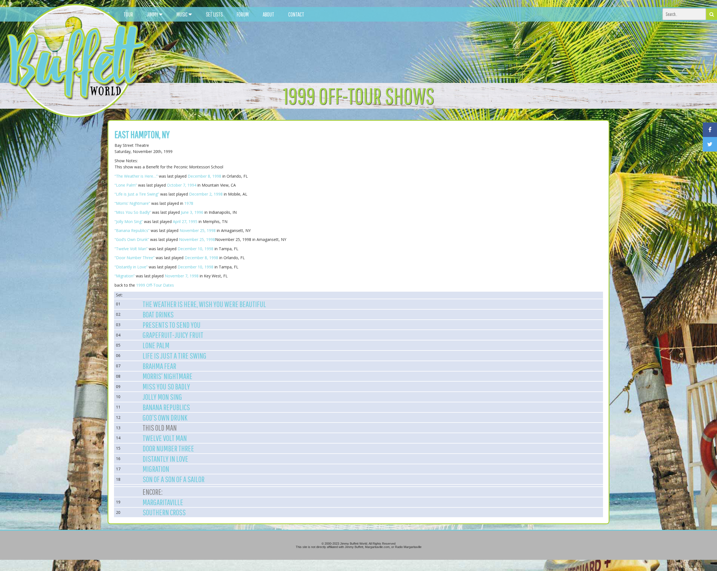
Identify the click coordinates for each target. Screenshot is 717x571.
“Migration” (125, 275)
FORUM (243, 14)
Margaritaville (163, 502)
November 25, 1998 (198, 230)
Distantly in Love (165, 458)
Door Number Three (168, 448)
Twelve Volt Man (165, 438)
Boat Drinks (158, 314)
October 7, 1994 (181, 185)
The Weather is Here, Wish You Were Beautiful (204, 304)
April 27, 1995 (185, 221)
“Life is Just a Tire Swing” (137, 194)
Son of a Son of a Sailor (173, 479)
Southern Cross (164, 512)
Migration (156, 468)
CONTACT (296, 14)
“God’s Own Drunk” (132, 239)
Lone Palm (156, 345)
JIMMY (153, 14)
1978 (188, 203)
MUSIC (182, 14)
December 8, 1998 (204, 176)
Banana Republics (166, 407)
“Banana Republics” (132, 230)
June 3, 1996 (192, 212)
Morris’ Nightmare (167, 376)
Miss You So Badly (166, 386)
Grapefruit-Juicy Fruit (173, 335)
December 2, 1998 (206, 194)
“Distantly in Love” (131, 267)
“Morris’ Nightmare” (132, 203)
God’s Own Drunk (165, 417)
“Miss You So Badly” (133, 212)
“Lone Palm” (126, 185)
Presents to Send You (172, 324)
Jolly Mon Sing (162, 396)
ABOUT (268, 14)
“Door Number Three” (135, 257)
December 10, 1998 (195, 248)
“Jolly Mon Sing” (129, 221)
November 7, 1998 (182, 275)
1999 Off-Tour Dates (155, 285)
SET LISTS (214, 14)
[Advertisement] (452, 50)
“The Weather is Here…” (136, 176)
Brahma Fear (159, 366)
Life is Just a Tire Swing (174, 355)
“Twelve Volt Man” (131, 248)
